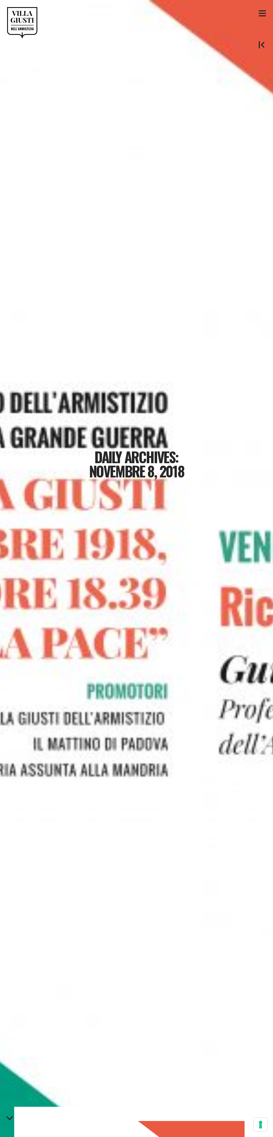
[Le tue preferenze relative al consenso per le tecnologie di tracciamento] (260, 1124)
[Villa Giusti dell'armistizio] (22, 22)
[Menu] (262, 12)
